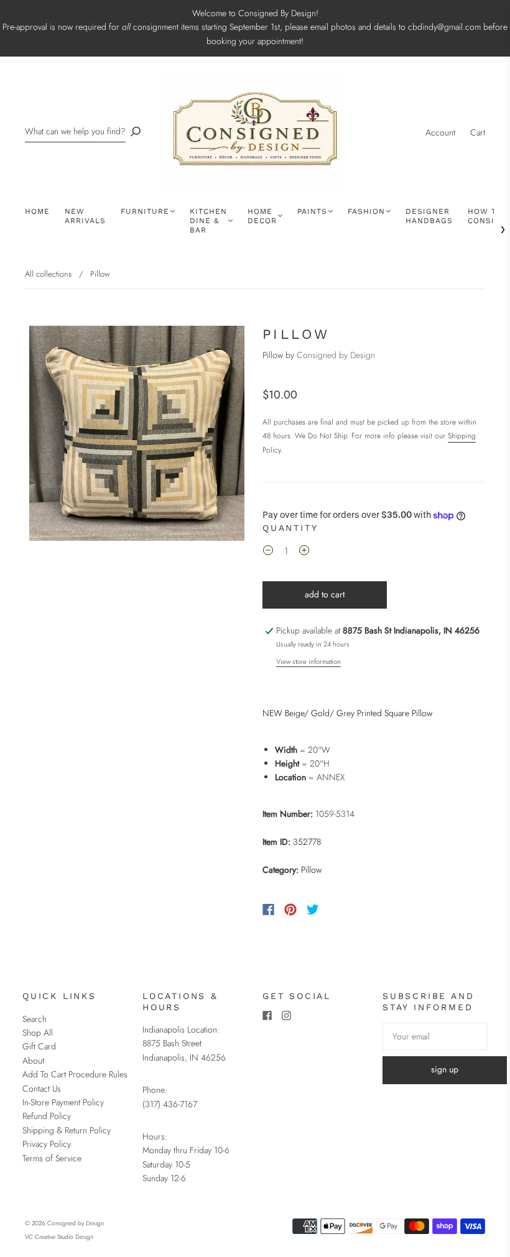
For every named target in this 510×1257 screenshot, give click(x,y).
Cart (477, 132)
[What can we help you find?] (75, 131)
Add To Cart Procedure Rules (75, 1074)
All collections (48, 274)
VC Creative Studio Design (59, 1236)
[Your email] (435, 1036)
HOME (37, 211)
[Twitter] (313, 909)
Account (440, 132)
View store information (308, 661)
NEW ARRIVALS (85, 216)
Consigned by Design (336, 355)
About (33, 1060)
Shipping (462, 435)
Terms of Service (51, 1158)
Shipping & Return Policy (66, 1130)
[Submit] (135, 131)
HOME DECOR (262, 216)
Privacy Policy (46, 1144)
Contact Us (41, 1088)
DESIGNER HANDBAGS (429, 216)
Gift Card (39, 1046)
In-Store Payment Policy (63, 1102)
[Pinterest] (290, 909)
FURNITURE (145, 211)
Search (34, 1019)
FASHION (366, 211)
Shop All (37, 1032)
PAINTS (312, 211)
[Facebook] (268, 909)
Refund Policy (46, 1116)
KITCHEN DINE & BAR (208, 220)
